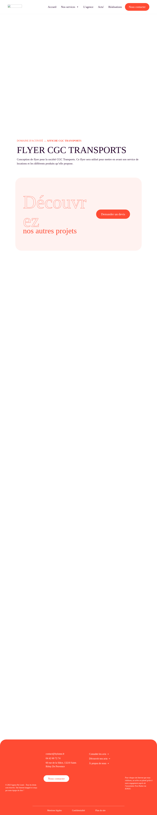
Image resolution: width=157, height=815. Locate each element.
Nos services (68, 6)
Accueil (52, 6)
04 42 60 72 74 (53, 758)
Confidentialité (78, 810)
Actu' (101, 6)
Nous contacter (137, 6)
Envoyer (38, 619)
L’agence (88, 6)
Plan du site (100, 810)
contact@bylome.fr (55, 754)
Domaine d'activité (30, 140)
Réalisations (115, 6)
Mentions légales (54, 810)
